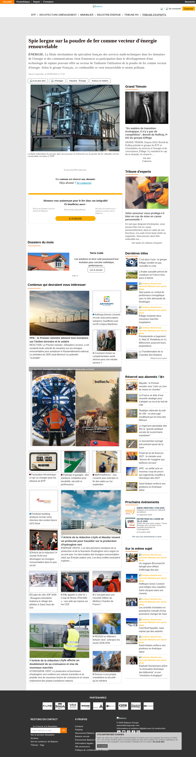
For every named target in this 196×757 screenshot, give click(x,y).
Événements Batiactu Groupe (88, 736)
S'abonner (188, 9)
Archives (34, 735)
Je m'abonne (75, 218)
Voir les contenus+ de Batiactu (44, 738)
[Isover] (85, 702)
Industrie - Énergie (77, 81)
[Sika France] (98, 702)
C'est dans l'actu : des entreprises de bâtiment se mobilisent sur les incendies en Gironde (62, 366)
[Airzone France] (111, 702)
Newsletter (189, 2)
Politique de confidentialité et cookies (91, 747)
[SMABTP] (60, 702)
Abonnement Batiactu (85, 730)
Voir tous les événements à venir (147, 536)
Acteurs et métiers (100, 81)
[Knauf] (136, 702)
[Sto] (148, 702)
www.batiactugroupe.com (128, 722)
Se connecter (84, 182)
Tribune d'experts (154, 15)
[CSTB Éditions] (123, 702)
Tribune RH (131, 15)
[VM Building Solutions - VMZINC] (73, 702)
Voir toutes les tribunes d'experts (147, 243)
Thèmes (34, 742)
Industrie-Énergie (109, 15)
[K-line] (47, 702)
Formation (48, 2)
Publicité (79, 726)
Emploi (36, 2)
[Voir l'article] (119, 366)
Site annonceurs (82, 743)
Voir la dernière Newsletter (43, 731)
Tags (42, 742)
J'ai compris (102, 746)
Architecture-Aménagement (58, 15)
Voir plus (147, 158)
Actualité (7, 2)
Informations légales (84, 740)
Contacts (79, 723)
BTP (33, 15)
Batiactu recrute (82, 733)
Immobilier (87, 15)
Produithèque (23, 2)
